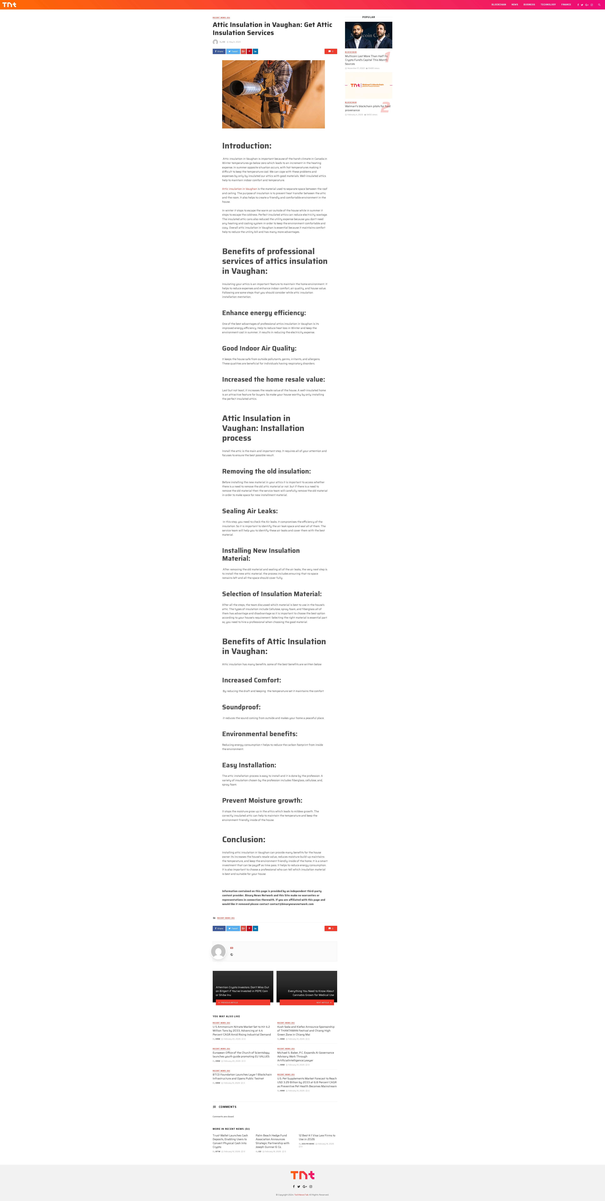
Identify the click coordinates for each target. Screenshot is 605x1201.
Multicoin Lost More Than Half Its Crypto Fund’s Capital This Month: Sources (366, 60)
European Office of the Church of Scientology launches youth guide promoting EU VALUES (241, 1055)
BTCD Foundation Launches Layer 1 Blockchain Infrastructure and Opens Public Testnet (242, 1076)
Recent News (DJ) (221, 18)
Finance (566, 4)
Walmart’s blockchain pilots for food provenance (368, 108)
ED (223, 41)
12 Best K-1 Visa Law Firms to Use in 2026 (317, 1137)
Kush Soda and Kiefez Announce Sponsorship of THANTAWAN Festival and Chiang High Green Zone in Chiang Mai (305, 1031)
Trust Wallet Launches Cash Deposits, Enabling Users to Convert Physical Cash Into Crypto (230, 1141)
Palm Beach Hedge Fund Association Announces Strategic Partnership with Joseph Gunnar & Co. (272, 1141)
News (515, 4)
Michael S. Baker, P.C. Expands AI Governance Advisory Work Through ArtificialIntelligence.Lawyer (305, 1056)
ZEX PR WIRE (308, 1143)
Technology (548, 4)
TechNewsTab (301, 1194)
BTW (218, 1151)
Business (529, 4)
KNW (218, 1038)
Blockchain (499, 4)
